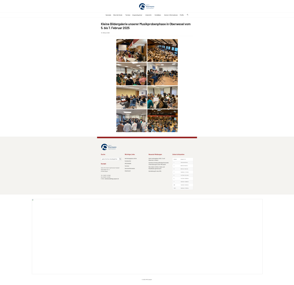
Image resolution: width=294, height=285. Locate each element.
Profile (182, 15)
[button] (187, 15)
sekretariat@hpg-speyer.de (112, 178)
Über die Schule (117, 15)
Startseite (108, 15)
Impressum (128, 171)
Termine (127, 15)
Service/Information (130, 168)
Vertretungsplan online (131, 158)
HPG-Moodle (128, 163)
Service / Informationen (171, 15)
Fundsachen (128, 161)
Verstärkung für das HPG (155, 171)
